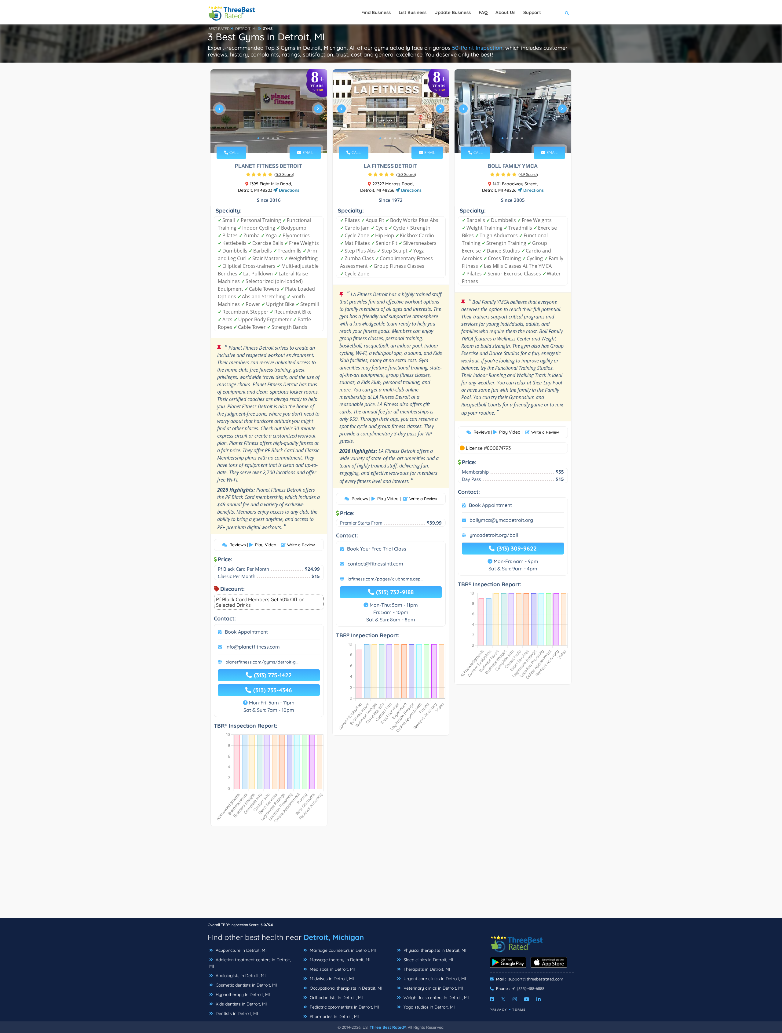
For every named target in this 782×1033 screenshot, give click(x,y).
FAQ (483, 12)
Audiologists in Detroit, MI (240, 975)
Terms (519, 1009)
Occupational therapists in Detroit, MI (345, 988)
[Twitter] (503, 999)
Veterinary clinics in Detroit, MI (432, 988)
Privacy (498, 1009)
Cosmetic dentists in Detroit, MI (245, 985)
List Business (412, 12)
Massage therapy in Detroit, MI (340, 959)
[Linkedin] (538, 999)
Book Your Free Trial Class (376, 549)
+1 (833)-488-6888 (528, 988)
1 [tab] (258, 138)
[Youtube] (526, 999)
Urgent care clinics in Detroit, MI (434, 978)
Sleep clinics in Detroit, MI (427, 959)
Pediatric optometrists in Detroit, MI (344, 1007)
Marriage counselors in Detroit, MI (342, 950)
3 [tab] (268, 138)
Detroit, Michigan (334, 937)
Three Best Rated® (388, 1027)
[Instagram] (515, 999)
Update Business (452, 12)
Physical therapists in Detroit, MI (434, 950)
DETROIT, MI (245, 28)
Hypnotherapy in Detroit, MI (242, 994)
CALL (233, 152)
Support (532, 12)
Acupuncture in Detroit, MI (240, 950)
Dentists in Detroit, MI (236, 1013)
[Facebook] (492, 999)
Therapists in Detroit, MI (426, 969)
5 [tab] (278, 138)
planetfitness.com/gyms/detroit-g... (261, 662)
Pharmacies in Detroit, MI (334, 1016)
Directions (288, 190)
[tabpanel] (268, 111)
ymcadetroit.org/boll (494, 535)
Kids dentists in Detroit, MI (240, 1004)
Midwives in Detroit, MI (331, 978)
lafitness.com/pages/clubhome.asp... (385, 579)
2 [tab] (263, 138)
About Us (505, 12)
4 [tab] (273, 138)
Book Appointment (246, 632)
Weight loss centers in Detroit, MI (435, 997)
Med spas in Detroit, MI (332, 969)
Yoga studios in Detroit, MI (428, 1007)
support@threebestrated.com (535, 979)
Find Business (376, 12)
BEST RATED (219, 28)
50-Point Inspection (477, 47)
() (284, 174)
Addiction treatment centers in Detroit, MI (250, 963)
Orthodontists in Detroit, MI (336, 997)
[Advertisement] (391, 875)
